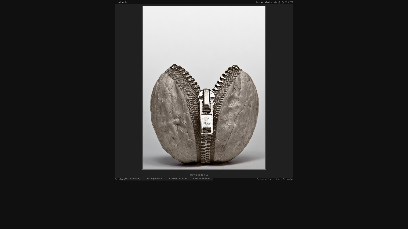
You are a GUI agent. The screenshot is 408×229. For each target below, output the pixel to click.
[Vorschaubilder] (275, 2)
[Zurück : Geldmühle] (279, 2)
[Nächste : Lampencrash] (283, 2)
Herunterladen (264, 2)
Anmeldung (120, 179)
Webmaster (288, 179)
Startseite (121, 2)
